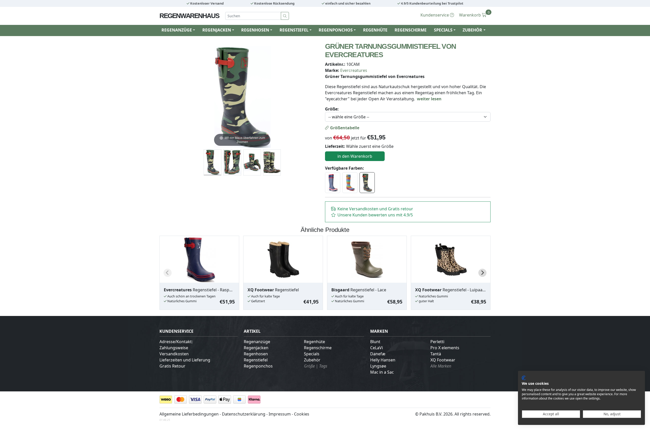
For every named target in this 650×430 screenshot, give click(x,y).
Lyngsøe (378, 366)
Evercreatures (353, 70)
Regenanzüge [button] (176, 30)
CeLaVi (376, 348)
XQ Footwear (442, 360)
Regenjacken (256, 348)
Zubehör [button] (472, 30)
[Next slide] (482, 273)
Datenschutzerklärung (243, 414)
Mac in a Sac (382, 372)
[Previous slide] (168, 273)
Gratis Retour (172, 366)
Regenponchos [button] (336, 30)
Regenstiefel (256, 360)
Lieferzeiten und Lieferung (184, 360)
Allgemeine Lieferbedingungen (189, 414)
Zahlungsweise (173, 348)
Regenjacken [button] (216, 30)
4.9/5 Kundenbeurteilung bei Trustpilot (431, 3)
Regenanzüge (257, 341)
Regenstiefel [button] (294, 30)
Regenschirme (411, 30)
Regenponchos (258, 366)
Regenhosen (256, 354)
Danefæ (377, 354)
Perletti (437, 341)
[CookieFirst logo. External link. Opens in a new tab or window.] (524, 378)
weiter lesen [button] (429, 99)
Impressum (280, 414)
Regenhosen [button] (255, 30)
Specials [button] (443, 30)
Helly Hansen (382, 360)
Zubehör (312, 360)
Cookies (301, 414)
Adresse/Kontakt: (176, 341)
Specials (311, 354)
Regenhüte (375, 30)
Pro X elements (444, 348)
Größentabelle (344, 128)
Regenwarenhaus (189, 15)
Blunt (375, 341)
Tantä (435, 354)
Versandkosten (174, 354)
